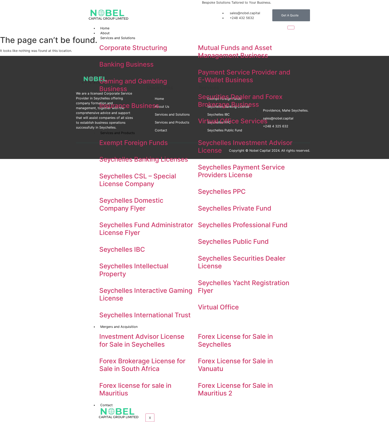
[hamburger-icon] (290, 27)
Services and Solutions (117, 38)
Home (104, 28)
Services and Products (117, 133)
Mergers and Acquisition (119, 327)
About (105, 33)
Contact (106, 405)
